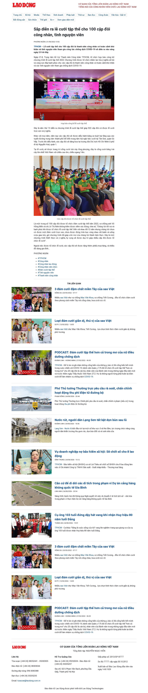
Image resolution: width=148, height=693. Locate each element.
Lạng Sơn (59, 428)
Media (36, 15)
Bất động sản (19, 20)
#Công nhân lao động (47, 264)
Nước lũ (68, 428)
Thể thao (46, 15)
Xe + (52, 20)
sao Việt (64, 297)
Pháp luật (70, 15)
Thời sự (81, 15)
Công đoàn (103, 15)
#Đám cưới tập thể (46, 270)
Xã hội (28, 15)
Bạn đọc (91, 15)
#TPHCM (42, 258)
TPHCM (37, 46)
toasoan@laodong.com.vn (28, 680)
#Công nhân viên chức (47, 267)
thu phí (67, 404)
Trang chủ (17, 15)
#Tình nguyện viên (46, 272)
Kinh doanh (58, 15)
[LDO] (32, 300)
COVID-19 (88, 376)
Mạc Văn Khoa (87, 297)
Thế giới (43, 20)
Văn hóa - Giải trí (118, 15)
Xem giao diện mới (65, 20)
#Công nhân (43, 261)
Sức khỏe (32, 20)
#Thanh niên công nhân (48, 275)
